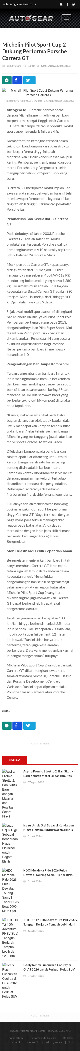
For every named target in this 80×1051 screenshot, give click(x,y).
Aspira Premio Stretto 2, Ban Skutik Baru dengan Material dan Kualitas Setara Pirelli (48, 776)
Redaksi (68, 1038)
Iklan (71, 1042)
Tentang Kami (15, 1038)
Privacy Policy (54, 1042)
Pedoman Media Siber (43, 1038)
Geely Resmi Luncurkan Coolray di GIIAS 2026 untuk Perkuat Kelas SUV (49, 967)
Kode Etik (33, 1042)
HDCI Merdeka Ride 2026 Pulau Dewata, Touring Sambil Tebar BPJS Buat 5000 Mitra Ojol (48, 875)
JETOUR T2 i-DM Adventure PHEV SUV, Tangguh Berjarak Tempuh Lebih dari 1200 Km (50, 924)
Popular (14, 760)
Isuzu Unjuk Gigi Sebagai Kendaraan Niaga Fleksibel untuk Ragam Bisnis (48, 828)
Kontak (16, 1042)
